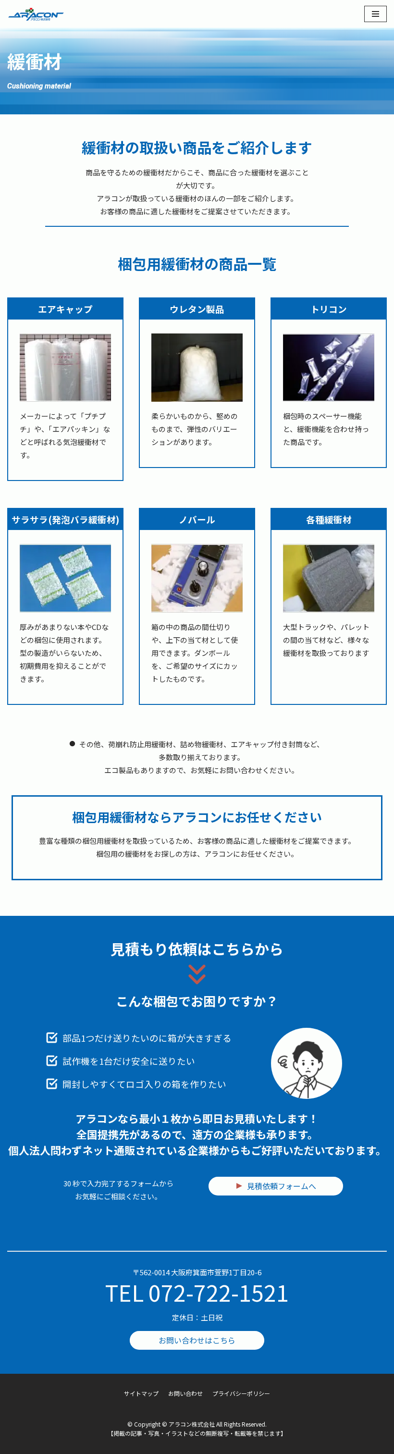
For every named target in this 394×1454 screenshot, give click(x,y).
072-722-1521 (218, 1292)
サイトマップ (141, 1393)
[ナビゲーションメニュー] (375, 14)
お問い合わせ (185, 1393)
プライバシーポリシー (241, 1393)
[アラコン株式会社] (36, 14)
